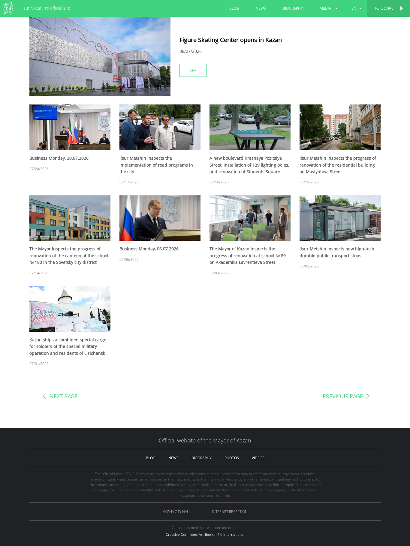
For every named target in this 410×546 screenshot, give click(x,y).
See (193, 70)
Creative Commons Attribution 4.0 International (205, 534)
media (325, 8)
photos (232, 457)
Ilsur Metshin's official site (45, 8)
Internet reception (230, 511)
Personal (384, 8)
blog (234, 8)
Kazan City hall (177, 511)
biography (293, 8)
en (353, 8)
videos (258, 457)
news (261, 8)
